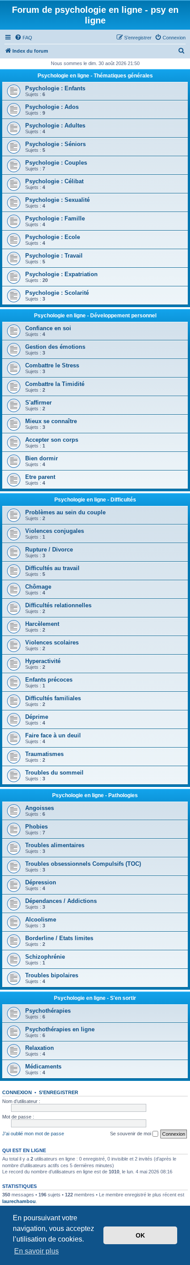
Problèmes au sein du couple (65, 512)
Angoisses (39, 808)
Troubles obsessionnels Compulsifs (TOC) (83, 863)
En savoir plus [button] (36, 1251)
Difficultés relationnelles (58, 605)
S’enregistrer (58, 1092)
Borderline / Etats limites (59, 938)
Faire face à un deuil (53, 735)
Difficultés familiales (53, 698)
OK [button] (140, 1235)
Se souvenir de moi (131, 1133)
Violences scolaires (52, 642)
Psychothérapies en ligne (60, 1029)
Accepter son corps (51, 439)
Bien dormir (41, 458)
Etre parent (40, 477)
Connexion (17, 1092)
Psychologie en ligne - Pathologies (95, 795)
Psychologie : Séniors (55, 144)
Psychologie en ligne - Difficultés (95, 500)
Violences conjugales (54, 531)
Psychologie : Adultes (55, 125)
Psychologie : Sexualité (57, 200)
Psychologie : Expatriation (61, 274)
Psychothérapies (48, 1010)
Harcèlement (42, 624)
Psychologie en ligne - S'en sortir (95, 998)
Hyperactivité (43, 661)
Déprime (36, 716)
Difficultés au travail (52, 568)
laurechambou (19, 1201)
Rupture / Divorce (49, 549)
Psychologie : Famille (55, 218)
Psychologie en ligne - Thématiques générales (95, 76)
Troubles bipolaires (51, 975)
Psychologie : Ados (52, 107)
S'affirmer (38, 402)
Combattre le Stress (52, 365)
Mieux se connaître (51, 421)
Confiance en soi (48, 328)
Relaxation (39, 1048)
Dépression (40, 882)
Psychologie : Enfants (55, 88)
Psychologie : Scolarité (57, 292)
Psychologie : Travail (54, 255)
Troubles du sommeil (54, 772)
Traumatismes (44, 754)
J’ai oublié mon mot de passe (33, 1133)
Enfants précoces (48, 679)
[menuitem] (23, 37)
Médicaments (43, 1066)
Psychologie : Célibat (54, 181)
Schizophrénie (45, 956)
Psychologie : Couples (56, 162)
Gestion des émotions (55, 346)
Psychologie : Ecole (52, 237)
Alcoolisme (40, 919)
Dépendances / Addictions (61, 901)
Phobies (36, 826)
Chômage (38, 586)
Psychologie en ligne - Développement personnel (95, 315)
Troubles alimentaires (54, 845)
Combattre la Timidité (54, 384)
